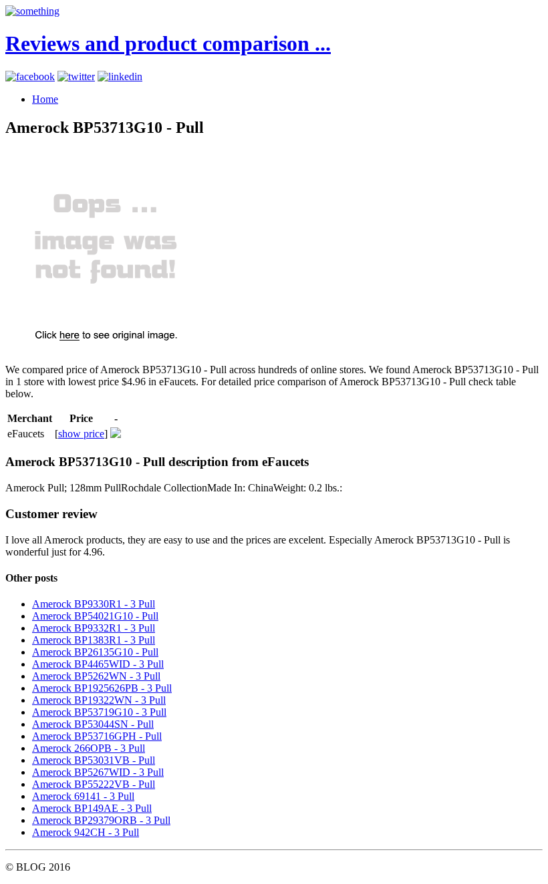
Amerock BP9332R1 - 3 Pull (93, 628)
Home (45, 99)
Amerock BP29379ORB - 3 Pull (101, 820)
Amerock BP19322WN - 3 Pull (99, 700)
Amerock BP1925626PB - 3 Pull (102, 688)
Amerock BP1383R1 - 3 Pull (93, 640)
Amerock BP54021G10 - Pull (95, 616)
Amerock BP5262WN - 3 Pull (96, 676)
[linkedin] (120, 76)
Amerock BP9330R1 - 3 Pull (93, 604)
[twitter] (76, 76)
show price (81, 433)
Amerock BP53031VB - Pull (93, 760)
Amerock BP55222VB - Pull (93, 784)
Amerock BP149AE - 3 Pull (92, 808)
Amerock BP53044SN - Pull (93, 724)
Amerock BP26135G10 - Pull (95, 652)
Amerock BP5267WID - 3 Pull (98, 772)
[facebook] (30, 76)
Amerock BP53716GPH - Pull (97, 736)
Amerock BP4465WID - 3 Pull (98, 664)
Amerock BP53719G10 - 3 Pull (99, 712)
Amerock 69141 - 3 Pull (83, 796)
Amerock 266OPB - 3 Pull (88, 748)
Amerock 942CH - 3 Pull (85, 832)
